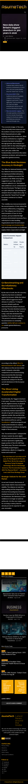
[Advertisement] (14, 65)
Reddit (5, 767)
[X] (6, 573)
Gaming (3, 650)
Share (5, 771)
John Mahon (9, 36)
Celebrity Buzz (4, 660)
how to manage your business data (12, 225)
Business (4, 41)
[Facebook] (2, 573)
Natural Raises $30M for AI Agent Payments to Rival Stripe (14, 638)
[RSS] (2, 769)
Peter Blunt (10, 619)
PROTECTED (7, 738)
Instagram (6, 764)
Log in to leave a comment (14, 703)
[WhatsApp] (13, 573)
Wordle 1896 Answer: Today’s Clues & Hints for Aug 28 (13, 673)
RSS (4, 769)
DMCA (3, 738)
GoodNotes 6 (5, 422)
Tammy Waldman (11, 640)
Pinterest (5, 765)
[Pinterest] (9, 573)
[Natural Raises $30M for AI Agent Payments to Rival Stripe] (14, 628)
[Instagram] (2, 764)
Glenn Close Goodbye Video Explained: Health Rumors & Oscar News (13, 663)
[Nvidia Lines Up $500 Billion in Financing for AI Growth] (14, 607)
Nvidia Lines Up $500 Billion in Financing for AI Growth (14, 616)
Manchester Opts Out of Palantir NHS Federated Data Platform (14, 595)
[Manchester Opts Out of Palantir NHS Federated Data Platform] (14, 585)
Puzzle (3, 671)
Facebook (6, 762)
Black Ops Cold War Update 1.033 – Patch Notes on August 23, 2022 (21, 687)
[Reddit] (2, 768)
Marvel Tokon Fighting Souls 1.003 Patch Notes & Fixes (13, 653)
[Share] (2, 771)
